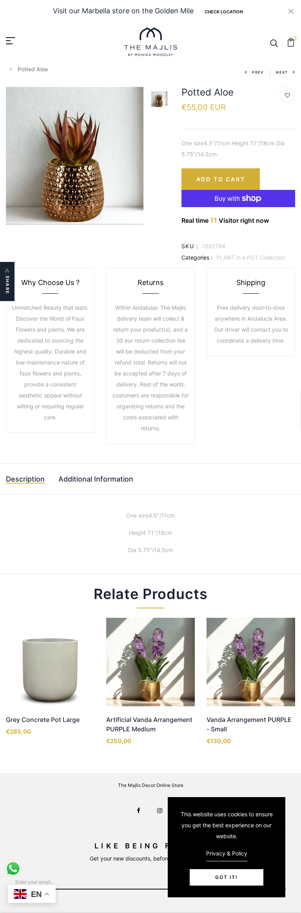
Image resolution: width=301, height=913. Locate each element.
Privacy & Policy (226, 853)
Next (282, 72)
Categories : (196, 257)
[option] (75, 156)
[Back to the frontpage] (11, 69)
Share (7, 285)
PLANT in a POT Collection (250, 257)
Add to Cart (220, 179)
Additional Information (95, 479)
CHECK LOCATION (224, 11)
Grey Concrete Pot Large (43, 720)
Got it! (226, 877)
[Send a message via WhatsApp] (13, 868)
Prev (258, 72)
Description (25, 479)
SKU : (189, 246)
